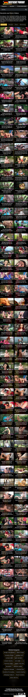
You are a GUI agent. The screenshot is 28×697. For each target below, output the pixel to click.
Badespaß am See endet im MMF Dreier (7, 49)
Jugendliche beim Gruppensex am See (21, 230)
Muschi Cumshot (20, 674)
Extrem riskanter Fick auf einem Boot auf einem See (21, 152)
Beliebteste (4, 24)
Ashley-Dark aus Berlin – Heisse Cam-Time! (21, 462)
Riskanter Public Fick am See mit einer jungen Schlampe (7, 76)
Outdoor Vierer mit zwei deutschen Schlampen (21, 591)
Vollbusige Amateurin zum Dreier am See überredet (7, 139)
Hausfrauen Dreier (8, 663)
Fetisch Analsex (20, 652)
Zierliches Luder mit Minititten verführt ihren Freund (7, 514)
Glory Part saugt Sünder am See (21, 320)
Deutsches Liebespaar (9, 669)
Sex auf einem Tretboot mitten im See (7, 36)
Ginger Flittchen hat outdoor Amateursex (21, 62)
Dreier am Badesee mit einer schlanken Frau (21, 255)
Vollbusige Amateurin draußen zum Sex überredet (7, 630)
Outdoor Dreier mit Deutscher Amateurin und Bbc (21, 527)
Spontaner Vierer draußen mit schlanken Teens (7, 617)
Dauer (16, 24)
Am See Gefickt (7, 306)
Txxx (2, 270)
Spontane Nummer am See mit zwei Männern (7, 126)
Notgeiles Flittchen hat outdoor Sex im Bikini (6, 423)
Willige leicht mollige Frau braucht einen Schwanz (21, 423)
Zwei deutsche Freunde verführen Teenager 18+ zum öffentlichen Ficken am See (7, 334)
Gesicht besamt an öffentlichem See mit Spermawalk (21, 243)
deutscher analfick (18, 666)
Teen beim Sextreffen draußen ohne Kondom (7, 359)
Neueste (11, 24)
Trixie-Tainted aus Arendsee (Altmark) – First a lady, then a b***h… (21, 334)
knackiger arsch (19, 655)
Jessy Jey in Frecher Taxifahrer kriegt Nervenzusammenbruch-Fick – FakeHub (7, 450)
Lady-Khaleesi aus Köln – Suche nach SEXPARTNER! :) (21, 501)
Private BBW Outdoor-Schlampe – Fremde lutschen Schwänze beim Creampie (7, 644)
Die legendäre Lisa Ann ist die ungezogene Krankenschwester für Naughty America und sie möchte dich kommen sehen (21, 491)
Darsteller (12, 6)
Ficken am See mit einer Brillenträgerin (21, 191)
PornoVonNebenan (4, 167)
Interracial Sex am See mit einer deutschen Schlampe (21, 50)
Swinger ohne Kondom (9, 652)
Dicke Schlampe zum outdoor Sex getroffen (7, 604)
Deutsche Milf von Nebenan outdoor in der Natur (21, 476)
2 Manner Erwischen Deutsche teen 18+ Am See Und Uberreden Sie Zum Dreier (21, 283)
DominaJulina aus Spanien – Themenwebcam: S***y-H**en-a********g (7, 489)
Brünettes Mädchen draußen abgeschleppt (21, 397)
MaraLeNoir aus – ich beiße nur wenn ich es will (21, 359)
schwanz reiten (9, 658)
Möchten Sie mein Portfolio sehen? (7, 501)
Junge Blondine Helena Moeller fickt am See (21, 217)
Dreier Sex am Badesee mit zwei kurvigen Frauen (7, 217)
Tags (17, 694)
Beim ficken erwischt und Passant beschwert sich (21, 552)
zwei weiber (18, 660)
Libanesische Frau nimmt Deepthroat (21, 436)
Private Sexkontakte (21, 6)
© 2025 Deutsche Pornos (14, 689)
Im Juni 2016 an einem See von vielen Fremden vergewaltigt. (7, 282)
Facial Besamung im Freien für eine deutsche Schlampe (21, 618)
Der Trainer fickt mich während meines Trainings (21, 643)
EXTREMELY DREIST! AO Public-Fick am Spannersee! (21, 166)
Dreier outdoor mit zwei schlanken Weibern (21, 513)
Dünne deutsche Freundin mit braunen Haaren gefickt (21, 579)
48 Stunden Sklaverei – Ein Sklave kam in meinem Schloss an (21, 450)
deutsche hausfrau (20, 672)
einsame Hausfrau (8, 660)
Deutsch (17, 696)
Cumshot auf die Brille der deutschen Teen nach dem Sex (7, 592)
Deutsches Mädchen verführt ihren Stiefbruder (7, 475)
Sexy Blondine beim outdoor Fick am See (21, 139)
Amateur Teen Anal (19, 663)
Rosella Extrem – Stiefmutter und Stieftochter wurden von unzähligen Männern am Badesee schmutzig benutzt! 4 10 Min (7, 323)
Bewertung (23, 24)
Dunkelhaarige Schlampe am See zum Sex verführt (21, 178)
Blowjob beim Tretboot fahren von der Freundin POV (7, 553)
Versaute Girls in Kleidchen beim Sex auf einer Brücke (7, 437)
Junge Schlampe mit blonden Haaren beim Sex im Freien (7, 114)
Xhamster (17, 167)
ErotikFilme (17, 38)
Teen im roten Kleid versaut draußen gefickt (7, 384)
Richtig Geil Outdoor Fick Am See (7, 294)
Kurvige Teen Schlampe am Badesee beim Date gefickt (7, 166)
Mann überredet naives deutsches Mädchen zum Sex (7, 527)
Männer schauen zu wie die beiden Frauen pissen (21, 75)
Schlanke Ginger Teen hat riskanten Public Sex (21, 88)
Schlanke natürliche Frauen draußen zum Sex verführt (7, 579)
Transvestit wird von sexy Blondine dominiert (21, 346)
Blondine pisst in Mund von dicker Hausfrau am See (21, 205)
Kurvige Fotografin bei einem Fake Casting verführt (7, 463)
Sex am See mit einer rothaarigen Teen (21, 126)
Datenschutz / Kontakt (9, 694)
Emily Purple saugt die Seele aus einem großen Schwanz (21, 308)
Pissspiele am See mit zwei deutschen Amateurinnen (7, 192)
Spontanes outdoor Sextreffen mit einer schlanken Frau (21, 605)
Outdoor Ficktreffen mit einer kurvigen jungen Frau (21, 372)
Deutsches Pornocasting (8, 672)
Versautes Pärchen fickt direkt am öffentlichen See (7, 63)
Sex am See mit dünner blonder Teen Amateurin (7, 346)
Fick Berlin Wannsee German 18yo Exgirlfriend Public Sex (7, 269)
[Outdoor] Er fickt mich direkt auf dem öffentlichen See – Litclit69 (21, 295)
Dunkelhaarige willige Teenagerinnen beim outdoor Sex (21, 114)
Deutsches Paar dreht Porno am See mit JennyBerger (7, 256)
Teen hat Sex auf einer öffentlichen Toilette (7, 372)
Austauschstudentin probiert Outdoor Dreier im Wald (7, 540)
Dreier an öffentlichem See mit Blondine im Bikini (7, 178)
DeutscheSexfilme (4, 38)
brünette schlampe (9, 655)
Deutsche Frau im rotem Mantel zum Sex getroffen (21, 565)
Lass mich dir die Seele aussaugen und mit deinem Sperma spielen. (21, 269)
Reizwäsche (8, 666)
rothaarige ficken (20, 669)
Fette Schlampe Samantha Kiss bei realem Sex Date (7, 566)
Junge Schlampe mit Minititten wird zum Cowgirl (21, 630)
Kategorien (4, 6)
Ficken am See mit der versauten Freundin (7, 88)
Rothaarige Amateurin (9, 674)
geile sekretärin (18, 658)
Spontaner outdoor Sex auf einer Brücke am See (21, 36)
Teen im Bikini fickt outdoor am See (7, 152)
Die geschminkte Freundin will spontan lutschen (21, 410)
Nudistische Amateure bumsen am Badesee (7, 101)
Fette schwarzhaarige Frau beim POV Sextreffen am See (21, 101)
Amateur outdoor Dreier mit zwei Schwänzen (21, 384)
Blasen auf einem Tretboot (7, 410)
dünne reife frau (14, 677)
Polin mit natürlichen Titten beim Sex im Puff (6, 397)
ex (23, 660)
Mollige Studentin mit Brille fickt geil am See (6, 243)
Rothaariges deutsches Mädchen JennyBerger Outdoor (21, 540)
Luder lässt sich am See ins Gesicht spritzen (7, 204)
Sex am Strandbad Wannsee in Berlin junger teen (7, 231)
